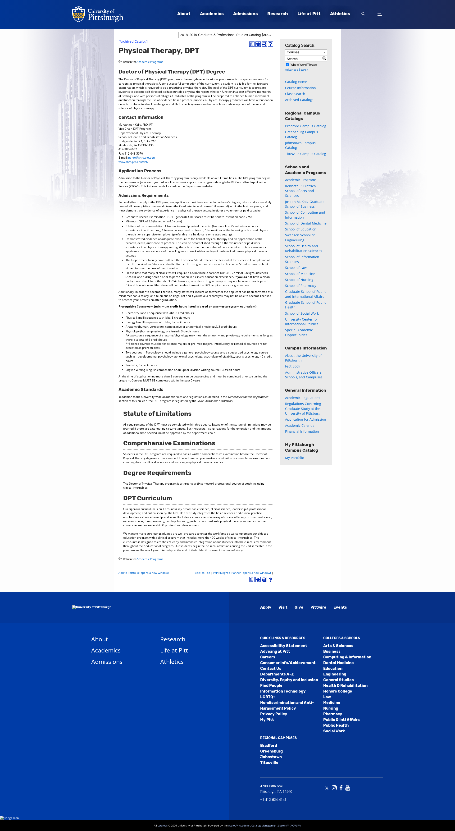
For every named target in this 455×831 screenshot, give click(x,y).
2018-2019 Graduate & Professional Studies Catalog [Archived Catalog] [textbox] (226, 35)
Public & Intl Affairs (341, 719)
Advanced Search (296, 70)
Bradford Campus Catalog (305, 126)
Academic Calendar (300, 425)
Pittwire (318, 607)
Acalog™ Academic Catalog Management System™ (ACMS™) (264, 825)
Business (332, 651)
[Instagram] (334, 788)
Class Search (295, 94)
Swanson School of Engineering (300, 237)
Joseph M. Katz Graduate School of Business (304, 204)
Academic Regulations (302, 397)
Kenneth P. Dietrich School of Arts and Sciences (300, 191)
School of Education (300, 229)
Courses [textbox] (293, 52)
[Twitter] (326, 788)
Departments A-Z (277, 674)
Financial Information (302, 431)
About (184, 13)
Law (327, 697)
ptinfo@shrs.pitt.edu (141, 158)
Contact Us (270, 668)
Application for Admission (305, 419)
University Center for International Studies (301, 321)
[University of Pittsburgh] (91, 607)
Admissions (245, 13)
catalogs (163, 825)
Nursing (330, 708)
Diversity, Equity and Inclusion (289, 680)
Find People (271, 685)
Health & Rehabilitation (345, 685)
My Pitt (267, 719)
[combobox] (225, 35)
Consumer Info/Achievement (288, 663)
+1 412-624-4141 (273, 800)
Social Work (334, 731)
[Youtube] (347, 788)
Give (299, 607)
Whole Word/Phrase (304, 65)
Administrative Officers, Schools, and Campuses (304, 374)
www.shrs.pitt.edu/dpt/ (133, 162)
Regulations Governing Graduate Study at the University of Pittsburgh (304, 408)
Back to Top (202, 573)
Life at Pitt (309, 13)
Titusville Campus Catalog (305, 154)
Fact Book (292, 366)
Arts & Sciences (338, 645)
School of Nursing (299, 279)
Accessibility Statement (283, 645)
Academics (212, 13)
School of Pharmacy (300, 285)
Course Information (300, 88)
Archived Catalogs (299, 99)
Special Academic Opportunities (299, 332)
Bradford (268, 745)
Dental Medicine (338, 663)
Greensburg (271, 751)
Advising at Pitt (275, 651)
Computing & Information (347, 657)
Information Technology (283, 691)
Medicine (331, 702)
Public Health (336, 725)
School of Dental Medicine (306, 223)
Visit (282, 607)
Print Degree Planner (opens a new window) (242, 573)
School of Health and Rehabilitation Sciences (303, 248)
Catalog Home (296, 81)
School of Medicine (300, 273)
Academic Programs (149, 62)
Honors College (337, 691)
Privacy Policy (273, 714)
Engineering (334, 674)
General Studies (338, 680)
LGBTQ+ (267, 697)
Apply (265, 607)
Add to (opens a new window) (143, 573)
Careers (267, 657)
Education (332, 668)
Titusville (269, 762)
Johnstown (271, 757)
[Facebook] (341, 788)
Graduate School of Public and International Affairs (305, 293)
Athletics (340, 13)
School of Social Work (302, 313)
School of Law (296, 267)
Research (277, 13)
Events (340, 607)
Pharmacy (332, 714)
